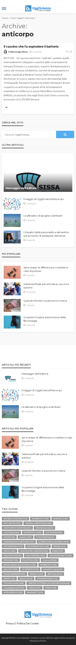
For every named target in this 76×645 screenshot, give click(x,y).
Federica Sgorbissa (18, 51)
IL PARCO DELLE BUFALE (54, 541)
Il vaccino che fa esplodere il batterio (31, 46)
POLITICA (30, 560)
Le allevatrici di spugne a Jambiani (42, 215)
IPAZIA (59, 546)
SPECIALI (55, 574)
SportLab (26, 578)
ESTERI (9, 537)
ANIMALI (60, 518)
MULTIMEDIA (35, 555)
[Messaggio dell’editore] (38, 174)
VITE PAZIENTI (13, 592)
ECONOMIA (54, 532)
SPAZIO (36, 574)
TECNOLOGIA (14, 583)
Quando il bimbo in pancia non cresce (45, 300)
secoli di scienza (52, 569)
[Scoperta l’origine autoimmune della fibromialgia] (12, 322)
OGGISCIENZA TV (60, 555)
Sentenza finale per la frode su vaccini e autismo (46, 286)
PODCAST (11, 560)
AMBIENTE (40, 518)
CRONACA (44, 527)
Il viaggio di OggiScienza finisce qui (43, 199)
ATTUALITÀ (12, 523)
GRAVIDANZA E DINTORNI (19, 541)
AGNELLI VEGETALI (15, 518)
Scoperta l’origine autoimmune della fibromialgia (44, 319)
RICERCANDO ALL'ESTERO (20, 564)
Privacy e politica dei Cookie (22, 623)
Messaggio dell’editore (21, 188)
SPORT (9, 578)
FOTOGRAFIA (45, 537)
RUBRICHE (48, 564)
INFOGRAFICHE (38, 546)
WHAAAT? (35, 592)
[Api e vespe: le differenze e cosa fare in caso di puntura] (12, 272)
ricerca (50, 560)
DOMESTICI (32, 532)
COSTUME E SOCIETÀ (17, 527)
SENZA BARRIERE (14, 574)
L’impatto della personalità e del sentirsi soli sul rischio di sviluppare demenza (46, 234)
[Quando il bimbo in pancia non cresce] (12, 305)
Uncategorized (14, 587)
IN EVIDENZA (13, 546)
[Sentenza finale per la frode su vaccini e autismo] (12, 288)
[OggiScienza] (38, 614)
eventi (26, 537)
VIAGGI (35, 587)
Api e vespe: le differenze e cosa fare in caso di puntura (45, 269)
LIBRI (57, 550)
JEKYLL (9, 550)
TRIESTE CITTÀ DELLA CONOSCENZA (48, 583)
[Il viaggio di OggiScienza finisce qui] (12, 203)
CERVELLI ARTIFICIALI (38, 523)
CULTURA (11, 532)
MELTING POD (12, 555)
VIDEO (50, 587)
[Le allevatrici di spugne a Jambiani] (12, 220)
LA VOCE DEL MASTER (34, 550)
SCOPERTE (30, 569)
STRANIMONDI (47, 578)
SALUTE (10, 569)
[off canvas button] (4, 8)
